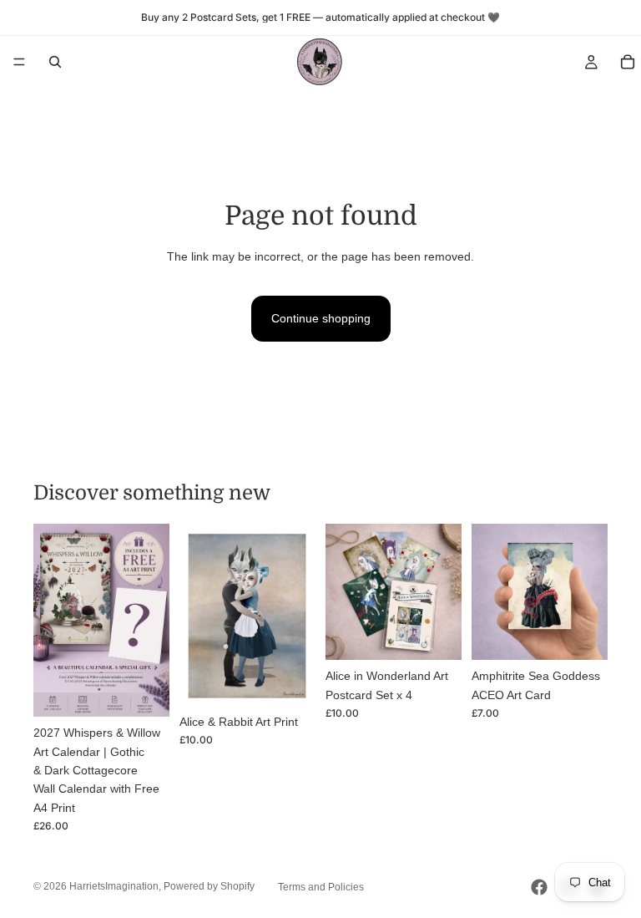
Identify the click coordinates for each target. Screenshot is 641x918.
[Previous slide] (51, 620)
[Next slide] (151, 620)
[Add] (144, 691)
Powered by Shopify (209, 886)
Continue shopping (321, 318)
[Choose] (290, 680)
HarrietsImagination (114, 886)
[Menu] (19, 62)
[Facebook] (539, 887)
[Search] (55, 61)
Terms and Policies (321, 887)
